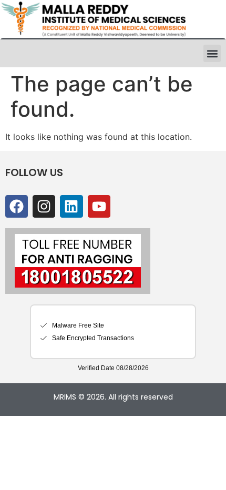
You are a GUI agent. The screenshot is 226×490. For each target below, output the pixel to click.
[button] (212, 53)
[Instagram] (44, 206)
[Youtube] (99, 206)
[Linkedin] (71, 206)
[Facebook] (16, 206)
